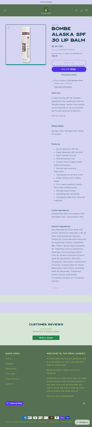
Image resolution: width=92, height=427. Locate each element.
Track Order (10, 374)
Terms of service (66, 422)
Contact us (10, 384)
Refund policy (11, 369)
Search (8, 359)
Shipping (55, 49)
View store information (63, 87)
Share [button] (56, 288)
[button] (4, 10)
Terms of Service (12, 379)
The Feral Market (17, 422)
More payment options (69, 74)
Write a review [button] (46, 338)
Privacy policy (54, 422)
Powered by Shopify (29, 422)
